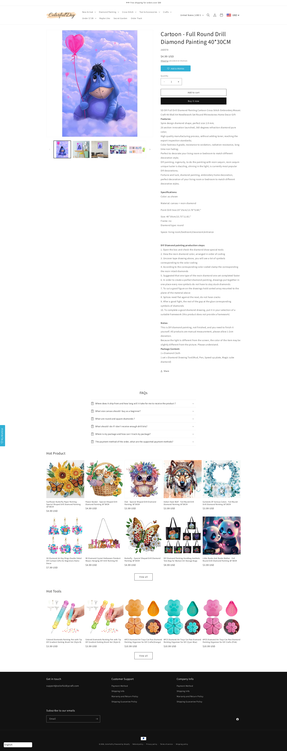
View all (143, 576)
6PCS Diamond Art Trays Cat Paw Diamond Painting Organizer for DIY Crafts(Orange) (143, 640)
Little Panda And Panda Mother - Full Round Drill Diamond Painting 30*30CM (220, 559)
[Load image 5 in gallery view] (137, 149)
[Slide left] (49, 149)
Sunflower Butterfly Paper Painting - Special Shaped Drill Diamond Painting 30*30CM (63, 504)
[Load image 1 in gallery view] (62, 149)
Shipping (164, 61)
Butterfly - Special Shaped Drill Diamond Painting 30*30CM (142, 559)
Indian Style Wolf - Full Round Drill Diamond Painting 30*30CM (179, 503)
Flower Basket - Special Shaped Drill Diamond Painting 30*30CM (101, 503)
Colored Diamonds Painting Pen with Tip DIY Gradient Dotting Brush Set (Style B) (64, 640)
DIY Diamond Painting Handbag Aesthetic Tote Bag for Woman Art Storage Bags (182, 559)
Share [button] (166, 371)
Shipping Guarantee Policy (124, 701)
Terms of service (166, 744)
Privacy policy (151, 744)
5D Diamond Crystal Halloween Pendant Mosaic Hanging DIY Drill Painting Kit (103, 559)
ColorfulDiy (109, 744)
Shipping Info (118, 691)
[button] (88, 12)
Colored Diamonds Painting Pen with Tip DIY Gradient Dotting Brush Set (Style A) (103, 640)
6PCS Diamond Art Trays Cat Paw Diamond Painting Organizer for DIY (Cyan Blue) (182, 640)
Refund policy (138, 744)
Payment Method (120, 686)
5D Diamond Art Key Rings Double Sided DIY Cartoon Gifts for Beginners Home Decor (63, 561)
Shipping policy (182, 744)
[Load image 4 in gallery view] (118, 149)
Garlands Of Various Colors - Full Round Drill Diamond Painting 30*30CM (220, 503)
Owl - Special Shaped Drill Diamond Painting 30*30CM (140, 503)
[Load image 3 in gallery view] (99, 149)
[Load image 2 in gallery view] (81, 149)
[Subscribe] (96, 718)
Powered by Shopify (122, 744)
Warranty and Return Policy (125, 696)
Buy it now (193, 101)
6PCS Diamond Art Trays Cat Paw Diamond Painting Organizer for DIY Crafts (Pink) (221, 640)
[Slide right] (150, 149)
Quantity (164, 76)
